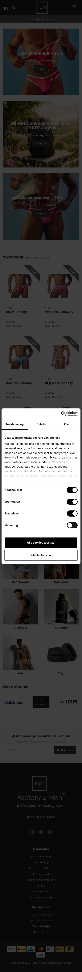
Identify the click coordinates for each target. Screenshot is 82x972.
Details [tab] (41, 424)
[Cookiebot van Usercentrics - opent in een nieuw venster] (61, 413)
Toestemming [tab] (15, 424)
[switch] (69, 502)
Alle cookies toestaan (41, 542)
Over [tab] (67, 424)
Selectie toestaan (41, 555)
